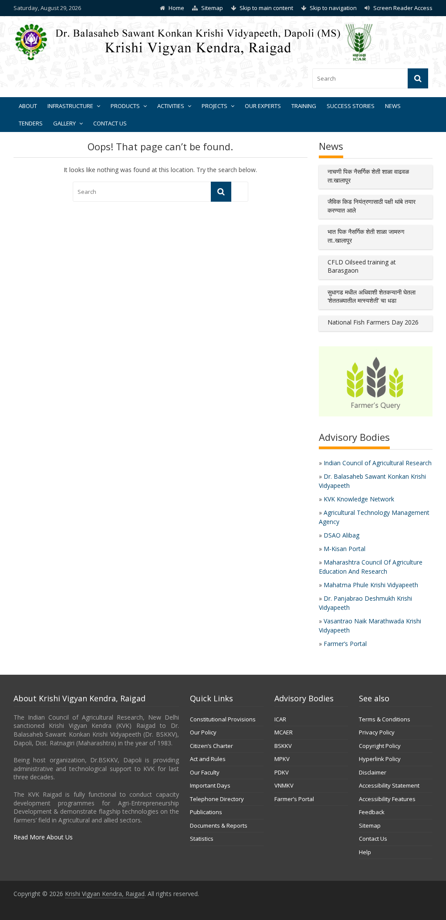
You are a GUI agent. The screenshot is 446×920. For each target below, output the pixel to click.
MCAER (283, 732)
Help (365, 852)
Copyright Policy (380, 746)
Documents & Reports (218, 825)
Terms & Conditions (384, 719)
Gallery (64, 123)
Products (125, 106)
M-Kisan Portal (344, 549)
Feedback (372, 812)
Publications (206, 812)
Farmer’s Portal (345, 643)
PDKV (281, 772)
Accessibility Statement (389, 785)
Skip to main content (266, 8)
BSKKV (283, 746)
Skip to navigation (333, 8)
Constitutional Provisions (223, 719)
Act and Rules (208, 759)
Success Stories (351, 106)
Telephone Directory (217, 799)
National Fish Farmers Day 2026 (373, 322)
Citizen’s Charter (211, 746)
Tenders (31, 123)
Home (176, 8)
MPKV (282, 759)
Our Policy (203, 732)
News (393, 106)
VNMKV (284, 785)
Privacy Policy (377, 732)
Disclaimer (372, 772)
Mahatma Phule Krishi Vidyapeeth (371, 585)
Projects (214, 106)
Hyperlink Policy (380, 759)
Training (303, 106)
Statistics (201, 838)
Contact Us (110, 123)
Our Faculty (205, 772)
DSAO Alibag (341, 535)
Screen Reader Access (402, 8)
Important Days (210, 785)
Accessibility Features (387, 799)
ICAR (280, 719)
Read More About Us (43, 837)
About (28, 106)
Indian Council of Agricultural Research (378, 463)
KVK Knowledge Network (359, 499)
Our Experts (263, 106)
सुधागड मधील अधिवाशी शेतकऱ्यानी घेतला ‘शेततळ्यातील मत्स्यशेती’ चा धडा (372, 296)
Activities (170, 106)
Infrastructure (70, 106)
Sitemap (212, 8)
